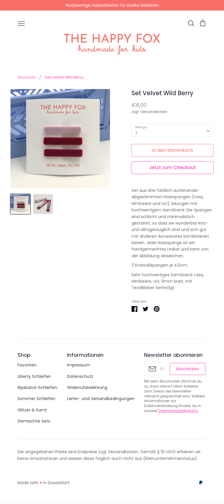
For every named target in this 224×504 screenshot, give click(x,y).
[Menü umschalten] (21, 23)
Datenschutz (80, 376)
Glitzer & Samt (32, 410)
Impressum (78, 365)
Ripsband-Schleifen (37, 387)
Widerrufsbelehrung (87, 387)
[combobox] (173, 130)
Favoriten (27, 365)
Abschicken (187, 369)
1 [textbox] (136, 133)
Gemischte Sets (34, 421)
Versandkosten (153, 111)
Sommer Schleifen (36, 399)
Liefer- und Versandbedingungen (100, 399)
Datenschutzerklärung (178, 410)
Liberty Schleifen (34, 376)
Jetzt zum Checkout (172, 167)
